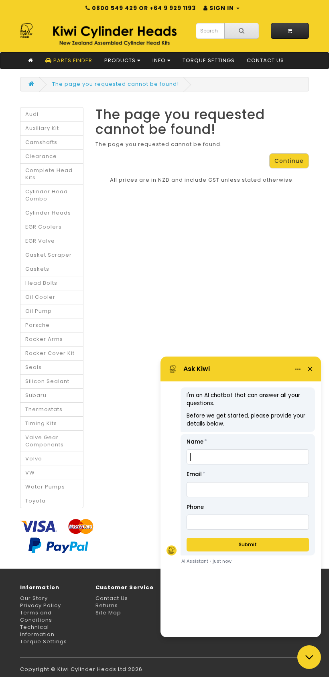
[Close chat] (309, 657)
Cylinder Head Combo (46, 195)
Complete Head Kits (49, 173)
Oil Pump (38, 311)
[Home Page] (30, 61)
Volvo (33, 458)
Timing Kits (41, 423)
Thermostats (44, 409)
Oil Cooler (40, 297)
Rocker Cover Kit (50, 353)
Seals (33, 367)
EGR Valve (40, 241)
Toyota (35, 501)
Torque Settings (209, 60)
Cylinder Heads (48, 213)
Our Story (34, 598)
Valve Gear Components (44, 441)
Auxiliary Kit (42, 128)
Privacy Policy (40, 605)
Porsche (37, 325)
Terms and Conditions (36, 616)
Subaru (36, 395)
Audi (32, 114)
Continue (289, 161)
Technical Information (37, 630)
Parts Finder (72, 60)
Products (120, 60)
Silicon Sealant (47, 381)
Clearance (41, 156)
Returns (106, 605)
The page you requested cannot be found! (115, 84)
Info (159, 60)
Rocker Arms (44, 339)
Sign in (222, 8)
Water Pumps (45, 487)
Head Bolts (41, 283)
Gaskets (37, 269)
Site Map (108, 612)
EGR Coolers (43, 227)
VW (30, 472)
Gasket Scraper (48, 255)
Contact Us (265, 60)
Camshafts (41, 142)
